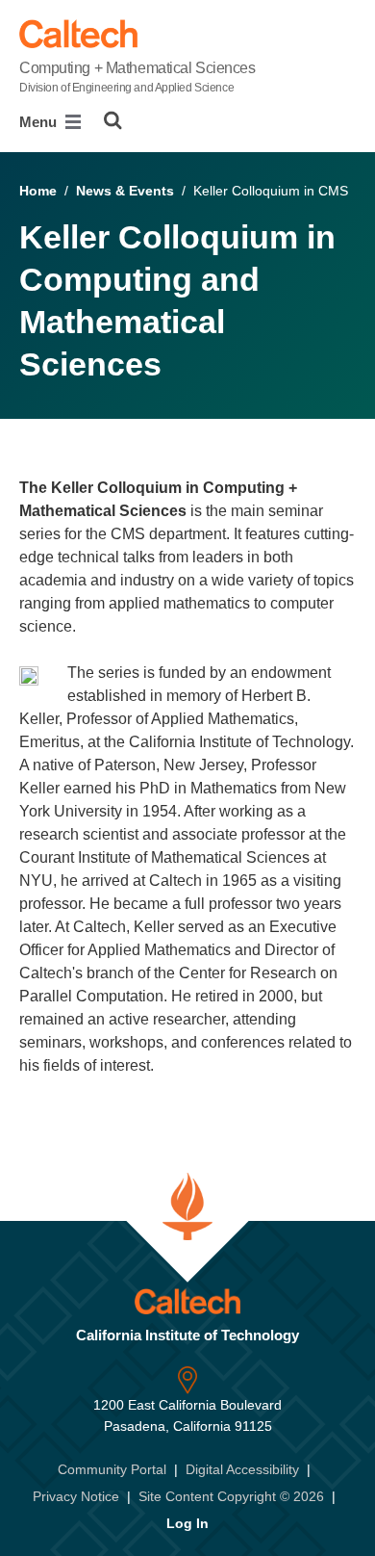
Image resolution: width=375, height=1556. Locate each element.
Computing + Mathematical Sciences (137, 77)
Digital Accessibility (242, 1469)
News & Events (125, 190)
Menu (40, 122)
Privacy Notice (76, 1496)
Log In (187, 1523)
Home (38, 190)
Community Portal (112, 1469)
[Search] (113, 120)
